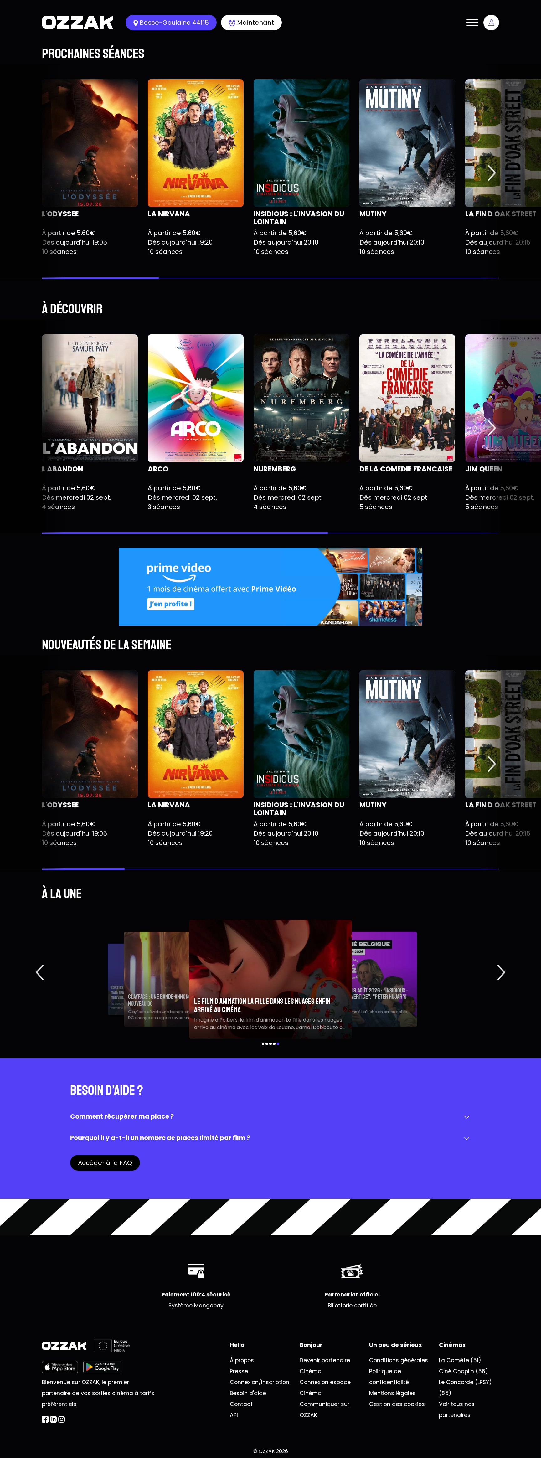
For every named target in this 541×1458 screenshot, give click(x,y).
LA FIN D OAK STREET (501, 214)
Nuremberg (275, 469)
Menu (472, 22)
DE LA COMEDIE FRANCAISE (405, 469)
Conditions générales (398, 1360)
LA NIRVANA (169, 214)
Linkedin (53, 1419)
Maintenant (255, 22)
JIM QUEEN (483, 469)
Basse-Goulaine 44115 (174, 22)
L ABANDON (62, 469)
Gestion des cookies (397, 1404)
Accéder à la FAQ (105, 1162)
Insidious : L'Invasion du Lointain (299, 218)
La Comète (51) (460, 1360)
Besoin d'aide (248, 1393)
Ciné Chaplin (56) (463, 1371)
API (234, 1415)
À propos (242, 1360)
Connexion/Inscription (259, 1382)
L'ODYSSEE (60, 214)
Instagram (61, 1419)
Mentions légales (392, 1393)
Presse (239, 1371)
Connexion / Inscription (491, 22)
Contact (241, 1404)
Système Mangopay (196, 1305)
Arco (158, 469)
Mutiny (373, 214)
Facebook (45, 1419)
